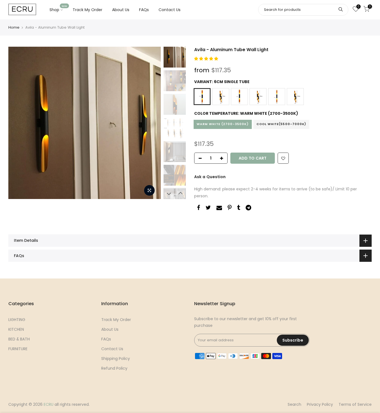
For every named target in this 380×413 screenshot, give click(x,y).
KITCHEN (16, 329)
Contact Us (170, 10)
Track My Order (87, 10)
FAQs (144, 10)
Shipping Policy (115, 358)
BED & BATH (19, 339)
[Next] (151, 123)
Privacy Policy (320, 404)
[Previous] (18, 123)
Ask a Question (210, 177)
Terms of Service (355, 404)
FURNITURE (18, 349)
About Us (120, 10)
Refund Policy (114, 368)
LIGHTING (16, 319)
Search (294, 404)
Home (13, 27)
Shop (58, 8)
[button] (206, 58)
